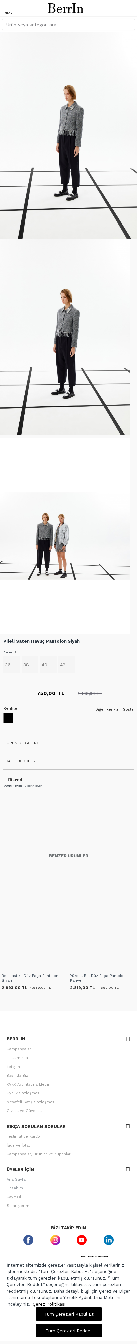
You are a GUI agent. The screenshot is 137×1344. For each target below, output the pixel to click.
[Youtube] (82, 1240)
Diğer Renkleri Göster (115, 710)
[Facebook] (28, 1240)
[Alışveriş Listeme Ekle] (7, 968)
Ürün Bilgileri (22, 743)
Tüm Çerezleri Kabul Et (69, 1314)
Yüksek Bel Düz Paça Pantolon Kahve (98, 978)
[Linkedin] (109, 1240)
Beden (8, 652)
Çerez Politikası (49, 1304)
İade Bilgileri (22, 761)
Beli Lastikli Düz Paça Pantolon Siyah (30, 978)
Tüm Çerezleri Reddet (69, 1330)
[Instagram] (55, 1240)
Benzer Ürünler (68, 855)
